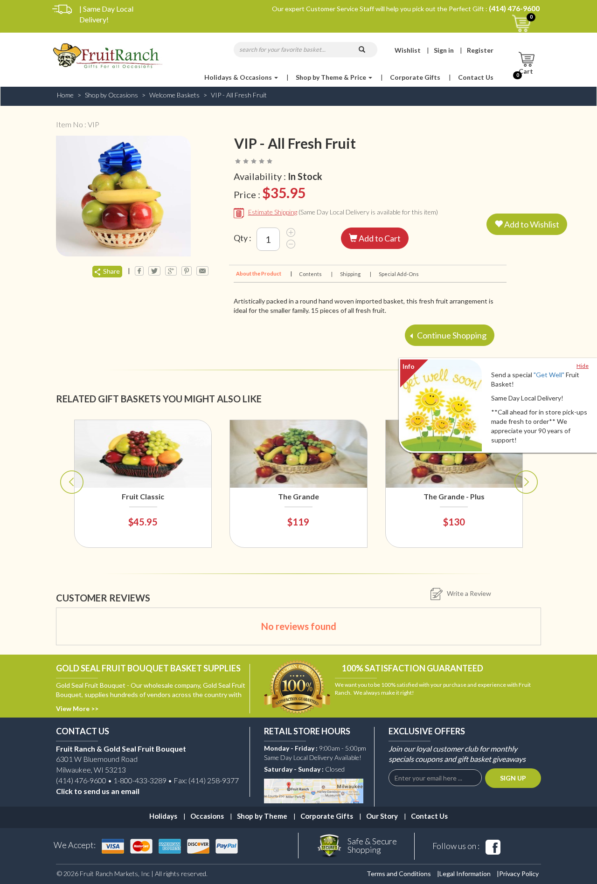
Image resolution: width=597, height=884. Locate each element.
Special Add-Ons (399, 274)
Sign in (444, 50)
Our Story (382, 816)
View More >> (77, 708)
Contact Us (475, 77)
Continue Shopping (451, 335)
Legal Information (465, 873)
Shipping (355, 274)
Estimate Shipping (272, 212)
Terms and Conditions (399, 873)
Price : (269, 192)
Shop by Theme (262, 816)
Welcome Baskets (174, 95)
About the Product (263, 273)
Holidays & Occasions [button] (238, 77)
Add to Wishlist (531, 224)
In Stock (305, 176)
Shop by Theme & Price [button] (332, 77)
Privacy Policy (519, 873)
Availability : (278, 176)
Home (65, 95)
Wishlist (408, 50)
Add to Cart (379, 238)
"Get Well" (549, 375)
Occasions (207, 816)
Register (480, 50)
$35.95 (283, 192)
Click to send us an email (97, 791)
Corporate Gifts (415, 77)
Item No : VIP (77, 124)
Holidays (163, 816)
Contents (315, 274)
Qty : (242, 238)
